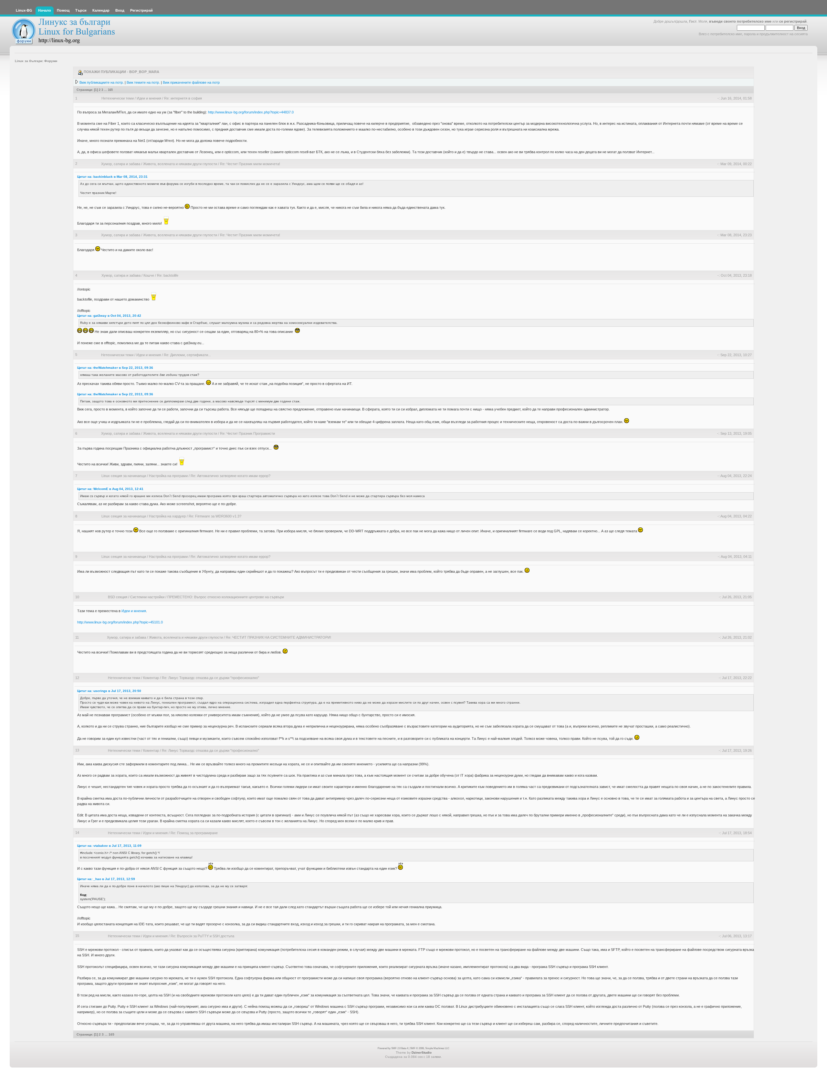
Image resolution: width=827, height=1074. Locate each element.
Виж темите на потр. (143, 82)
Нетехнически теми (117, 98)
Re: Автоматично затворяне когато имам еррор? (230, 476)
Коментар (151, 678)
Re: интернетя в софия (183, 98)
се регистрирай (793, 21)
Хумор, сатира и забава (120, 164)
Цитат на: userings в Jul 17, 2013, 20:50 (109, 691)
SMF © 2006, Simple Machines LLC (429, 1048)
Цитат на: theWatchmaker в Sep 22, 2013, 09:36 (115, 367)
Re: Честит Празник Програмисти (247, 433)
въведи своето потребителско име (740, 21)
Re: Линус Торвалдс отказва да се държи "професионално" (210, 678)
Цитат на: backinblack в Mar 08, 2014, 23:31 (112, 176)
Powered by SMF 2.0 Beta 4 (393, 1048)
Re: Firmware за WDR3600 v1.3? (215, 516)
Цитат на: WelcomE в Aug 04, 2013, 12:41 (110, 489)
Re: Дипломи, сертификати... (187, 355)
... (106, 89)
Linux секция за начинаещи (123, 476)
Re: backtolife (167, 275)
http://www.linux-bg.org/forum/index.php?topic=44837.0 (251, 112)
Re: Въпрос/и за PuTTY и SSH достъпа (202, 936)
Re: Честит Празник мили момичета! (250, 164)
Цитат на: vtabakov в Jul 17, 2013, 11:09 (109, 845)
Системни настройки (147, 597)
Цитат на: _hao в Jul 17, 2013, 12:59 (106, 879)
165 (110, 89)
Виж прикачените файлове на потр (191, 82)
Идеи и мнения (149, 98)
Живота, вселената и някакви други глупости (180, 164)
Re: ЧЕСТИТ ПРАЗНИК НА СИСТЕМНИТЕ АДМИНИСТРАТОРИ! (278, 637)
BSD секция (117, 597)
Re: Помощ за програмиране (194, 833)
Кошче (148, 275)
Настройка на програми (168, 476)
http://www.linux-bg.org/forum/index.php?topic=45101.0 (120, 622)
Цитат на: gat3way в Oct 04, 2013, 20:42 (109, 315)
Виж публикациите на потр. (101, 82)
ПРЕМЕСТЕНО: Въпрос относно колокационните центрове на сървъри (225, 597)
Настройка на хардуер (167, 516)
